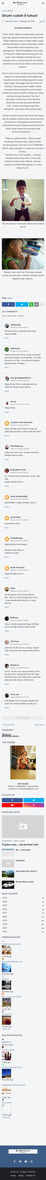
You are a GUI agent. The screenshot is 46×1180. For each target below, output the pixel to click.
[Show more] (41, 304)
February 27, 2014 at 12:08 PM (19, 449)
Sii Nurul (5, 979)
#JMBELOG (6, 1042)
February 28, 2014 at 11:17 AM (19, 697)
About (20, 1175)
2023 (23, 905)
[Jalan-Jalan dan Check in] (8, 874)
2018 (23, 924)
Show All (6, 1029)
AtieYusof (15, 348)
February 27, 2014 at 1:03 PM (19, 472)
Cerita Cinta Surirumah (11, 944)
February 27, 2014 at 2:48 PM (19, 520)
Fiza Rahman (16, 446)
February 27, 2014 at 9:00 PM (19, 620)
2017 (23, 928)
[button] (3, 3)
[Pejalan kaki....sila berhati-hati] (23, 826)
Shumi (10, 11)
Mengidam (20, 860)
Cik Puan (14, 641)
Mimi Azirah (7, 1102)
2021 (23, 913)
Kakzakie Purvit (18, 469)
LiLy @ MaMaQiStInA (20, 378)
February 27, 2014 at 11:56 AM (19, 425)
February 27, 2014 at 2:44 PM (19, 499)
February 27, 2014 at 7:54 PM (19, 591)
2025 (23, 898)
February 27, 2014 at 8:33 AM (19, 327)
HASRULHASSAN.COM (11, 1067)
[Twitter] (21, 304)
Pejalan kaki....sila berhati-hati (20, 844)
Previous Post (8, 725)
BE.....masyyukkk (23, 850)
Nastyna (14, 665)
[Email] (36, 304)
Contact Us (30, 1175)
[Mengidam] (8, 863)
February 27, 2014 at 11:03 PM (19, 668)
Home (4, 11)
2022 (23, 909)
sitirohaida (15, 324)
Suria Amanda (17, 567)
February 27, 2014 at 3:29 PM (19, 541)
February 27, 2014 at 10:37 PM (19, 644)
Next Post (39, 725)
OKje (12, 588)
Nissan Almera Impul (25, 882)
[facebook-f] (12, 800)
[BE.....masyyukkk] (8, 853)
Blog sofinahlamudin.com (12, 962)
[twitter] (33, 800)
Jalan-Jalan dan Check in (26, 871)
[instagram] (33, 805)
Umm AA (14, 694)
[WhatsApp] (31, 304)
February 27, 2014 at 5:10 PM (19, 570)
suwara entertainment (21, 422)
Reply (7, 338)
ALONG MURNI (8, 1050)
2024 (23, 902)
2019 (23, 920)
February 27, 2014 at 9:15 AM (19, 351)
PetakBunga (16, 538)
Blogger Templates (28, 1172)
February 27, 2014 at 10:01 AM (19, 380)
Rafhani (14, 617)
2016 (23, 931)
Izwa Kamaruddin (19, 496)
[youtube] (12, 805)
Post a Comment (23, 718)
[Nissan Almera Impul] (8, 885)
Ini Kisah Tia (7, 1014)
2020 (23, 917)
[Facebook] (8, 304)
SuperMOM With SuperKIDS (13, 1085)
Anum (13, 401)
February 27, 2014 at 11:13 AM (19, 404)
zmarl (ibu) (15, 517)
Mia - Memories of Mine (11, 997)
